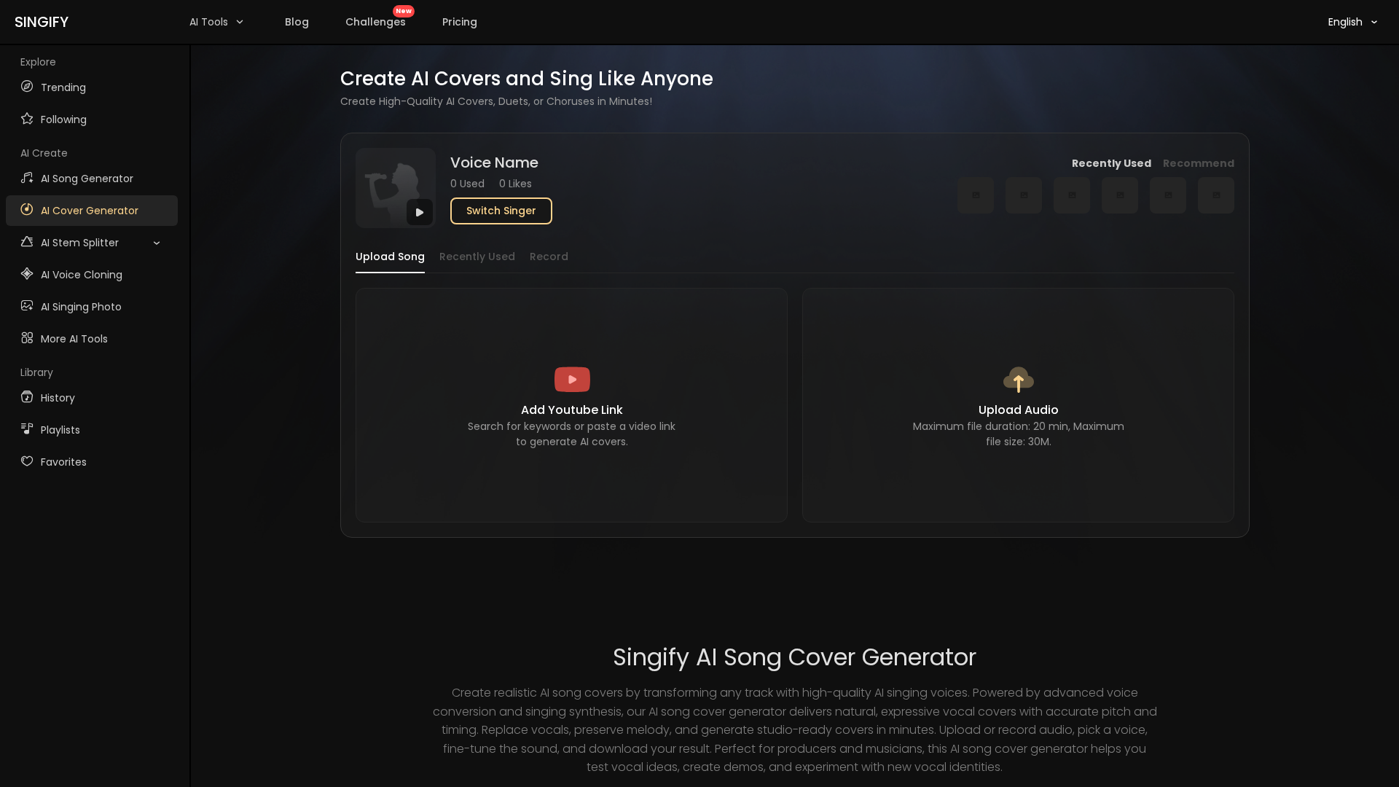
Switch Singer (501, 210)
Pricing (459, 22)
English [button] (1345, 22)
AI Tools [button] (208, 22)
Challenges (378, 19)
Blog (297, 22)
